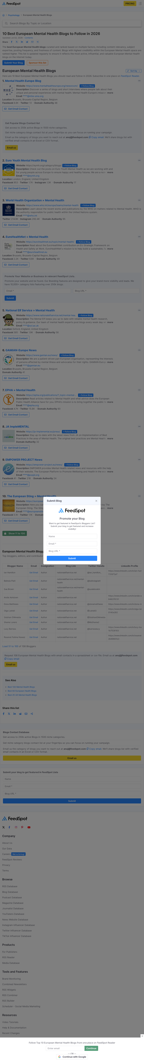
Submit (72, 558)
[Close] (96, 501)
